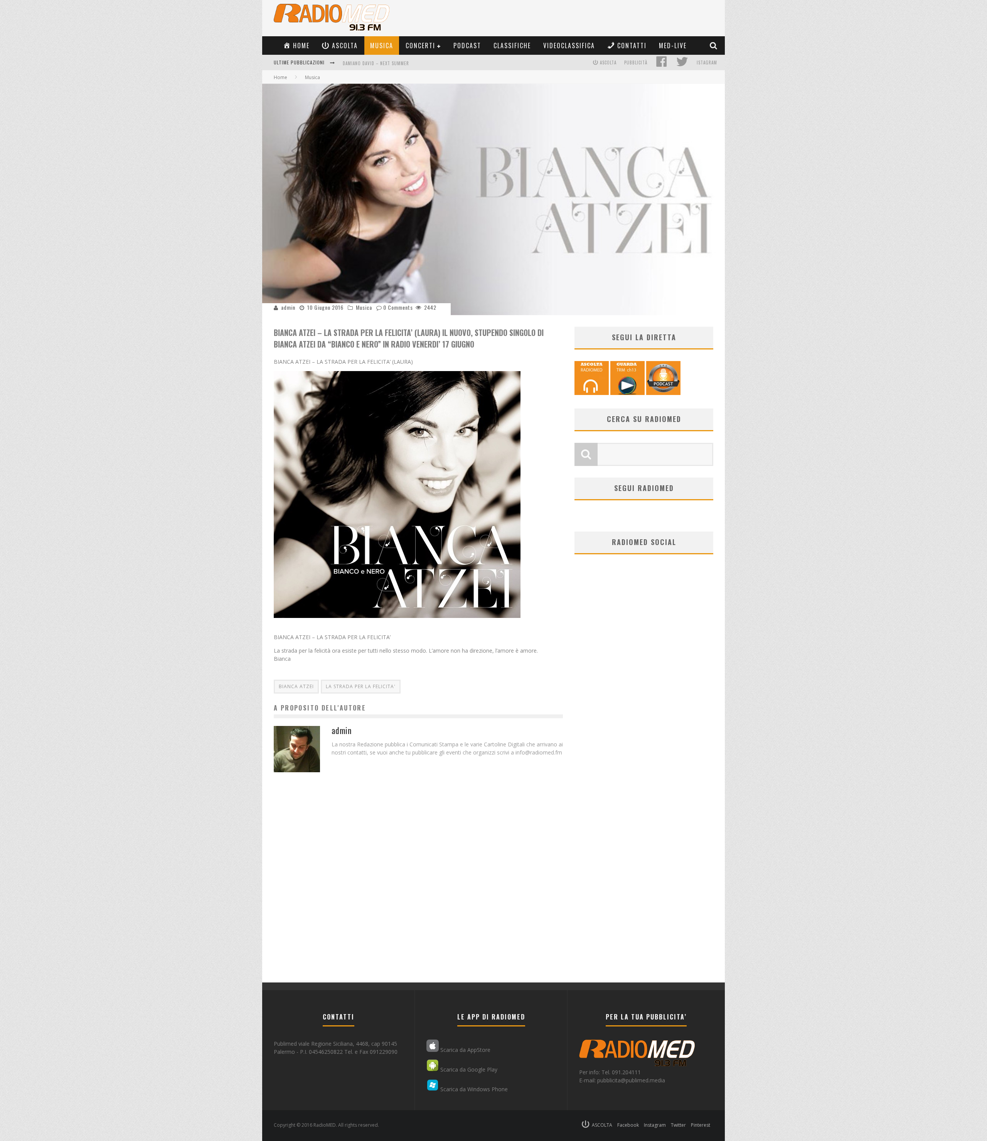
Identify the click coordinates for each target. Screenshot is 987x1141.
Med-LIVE (673, 45)
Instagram (655, 1125)
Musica (381, 45)
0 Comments (398, 307)
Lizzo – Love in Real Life (369, 63)
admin (288, 307)
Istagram (707, 62)
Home (280, 77)
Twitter (678, 1125)
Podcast (467, 45)
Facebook (628, 1125)
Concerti (420, 45)
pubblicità (635, 62)
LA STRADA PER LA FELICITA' (361, 686)
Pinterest (700, 1125)
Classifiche (512, 45)
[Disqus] (418, 884)
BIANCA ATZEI (296, 686)
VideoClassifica (569, 45)
